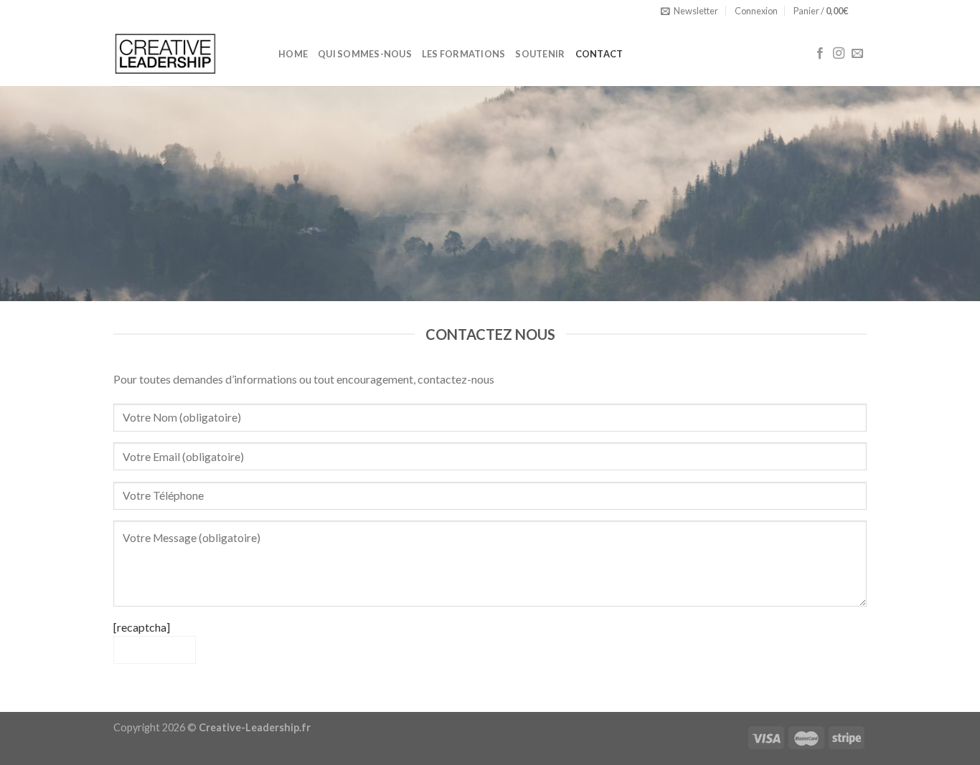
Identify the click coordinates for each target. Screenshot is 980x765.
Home (293, 54)
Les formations (464, 54)
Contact (599, 54)
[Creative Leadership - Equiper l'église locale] (185, 54)
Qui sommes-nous (365, 54)
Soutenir (540, 54)
